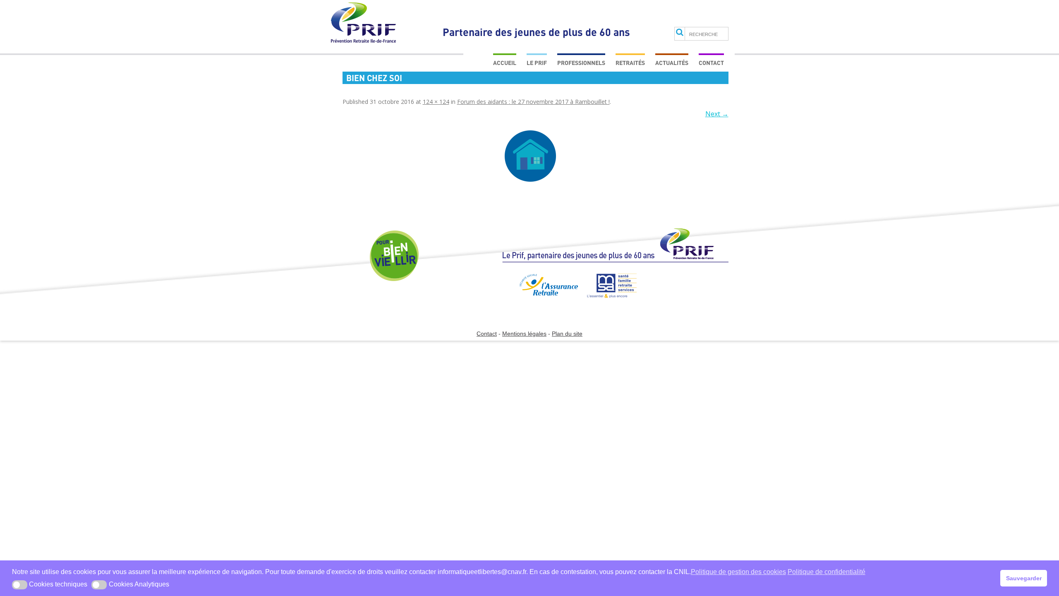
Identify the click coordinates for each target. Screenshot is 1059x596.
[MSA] (608, 301)
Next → (716, 113)
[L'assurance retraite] (539, 301)
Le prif (537, 63)
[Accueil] (615, 249)
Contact (711, 63)
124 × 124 (436, 102)
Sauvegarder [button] (1024, 578)
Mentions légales (524, 333)
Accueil (504, 63)
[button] (19, 584)
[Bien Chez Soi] (531, 156)
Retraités (630, 63)
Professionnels (581, 63)
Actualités (671, 63)
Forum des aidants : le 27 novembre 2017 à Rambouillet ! (533, 102)
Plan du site (567, 333)
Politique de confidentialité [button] (826, 571)
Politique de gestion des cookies (738, 571)
